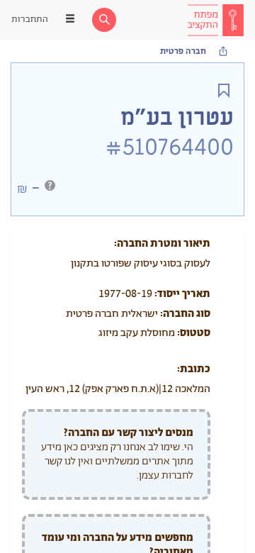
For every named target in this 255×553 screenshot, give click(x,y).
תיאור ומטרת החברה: (162, 243)
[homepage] (215, 19)
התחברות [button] (29, 19)
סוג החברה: (185, 313)
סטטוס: (193, 332)
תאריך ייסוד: (182, 293)
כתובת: (193, 369)
